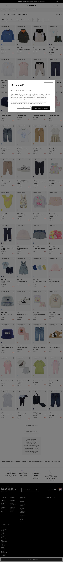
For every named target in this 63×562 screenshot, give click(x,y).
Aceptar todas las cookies (40, 108)
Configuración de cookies (23, 108)
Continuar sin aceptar (48, 82)
